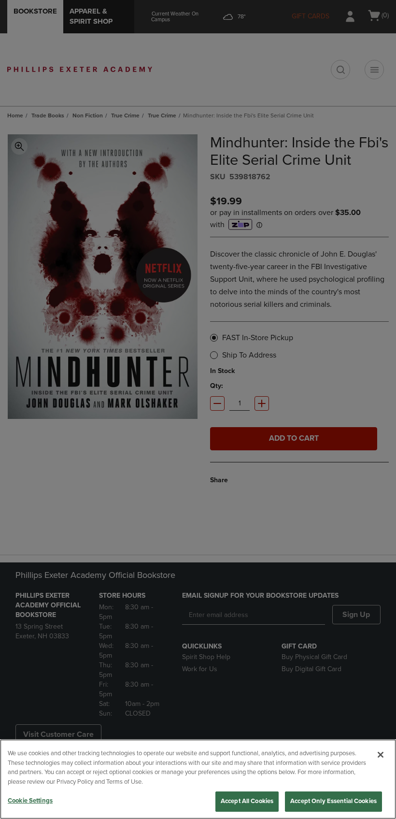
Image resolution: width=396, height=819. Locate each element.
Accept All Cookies (247, 801)
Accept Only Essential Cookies (333, 801)
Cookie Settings (30, 801)
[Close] (380, 754)
